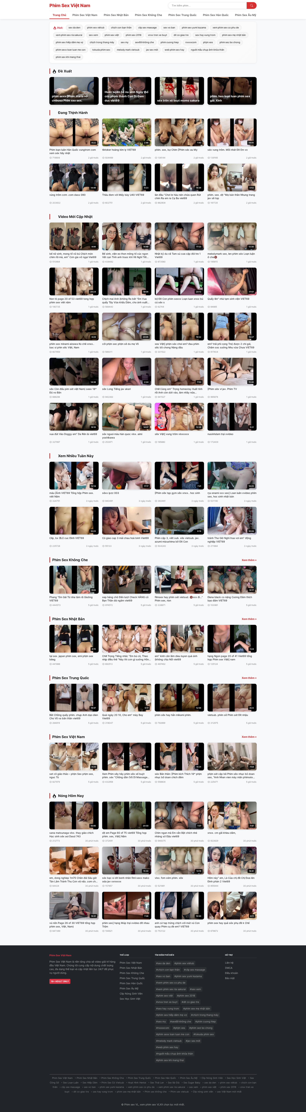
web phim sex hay (174, 49)
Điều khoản (231, 972)
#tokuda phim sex (204, 1034)
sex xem (93, 35)
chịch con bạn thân (121, 27)
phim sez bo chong (230, 42)
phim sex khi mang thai (68, 57)
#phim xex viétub (184, 963)
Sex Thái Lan (157, 1082)
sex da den (74, 27)
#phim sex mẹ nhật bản (196, 1008)
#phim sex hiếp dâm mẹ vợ (171, 1015)
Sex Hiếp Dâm (90, 1082)
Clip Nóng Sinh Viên (131, 993)
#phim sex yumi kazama (188, 976)
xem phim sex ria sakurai (69, 35)
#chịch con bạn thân (168, 969)
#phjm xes (179, 1027)
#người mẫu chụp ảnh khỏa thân (174, 1053)
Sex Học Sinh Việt (130, 998)
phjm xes (208, 42)
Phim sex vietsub (180, 1091)
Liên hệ (229, 962)
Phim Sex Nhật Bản (116, 15)
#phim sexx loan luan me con (172, 1034)
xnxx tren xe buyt (157, 35)
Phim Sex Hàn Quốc (216, 15)
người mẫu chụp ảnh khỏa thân (207, 49)
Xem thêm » (249, 560)
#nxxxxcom (162, 1027)
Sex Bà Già (173, 1082)
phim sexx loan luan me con (71, 49)
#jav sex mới (193, 1040)
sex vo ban (169, 27)
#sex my (161, 1021)
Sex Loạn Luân (70, 1082)
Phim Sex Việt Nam (69, 5)
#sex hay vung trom (167, 1008)
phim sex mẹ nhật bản (234, 35)
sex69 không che (144, 42)
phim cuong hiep (170, 42)
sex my (124, 42)
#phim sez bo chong (200, 1027)
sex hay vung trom (205, 35)
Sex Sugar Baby (191, 1082)
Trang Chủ (59, 15)
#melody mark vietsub (169, 1040)
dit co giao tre (181, 35)
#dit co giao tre (190, 1002)
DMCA (228, 967)
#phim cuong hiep (205, 1021)
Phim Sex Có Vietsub (112, 1082)
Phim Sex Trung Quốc (182, 15)
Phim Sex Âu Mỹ (245, 15)
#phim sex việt (164, 995)
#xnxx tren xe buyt (166, 1002)
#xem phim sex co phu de (170, 982)
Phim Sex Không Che (148, 15)
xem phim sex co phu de (226, 27)
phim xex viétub (95, 27)
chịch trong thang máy (102, 42)
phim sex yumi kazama (194, 27)
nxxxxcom (190, 42)
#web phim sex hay (167, 1047)
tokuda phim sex (101, 49)
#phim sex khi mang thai (170, 1060)
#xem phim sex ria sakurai (171, 989)
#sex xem (195, 989)
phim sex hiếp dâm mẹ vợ (69, 42)
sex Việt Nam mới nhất (229, 1091)
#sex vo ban (163, 976)
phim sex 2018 (133, 35)
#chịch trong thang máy (205, 1015)
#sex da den (163, 963)
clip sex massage (147, 27)
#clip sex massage (194, 969)
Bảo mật (230, 978)
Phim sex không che (155, 1091)
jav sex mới (152, 49)
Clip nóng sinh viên (203, 1091)
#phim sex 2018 (186, 995)
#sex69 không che (180, 1021)
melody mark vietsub (128, 49)
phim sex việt (112, 35)
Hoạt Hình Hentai (137, 1082)
